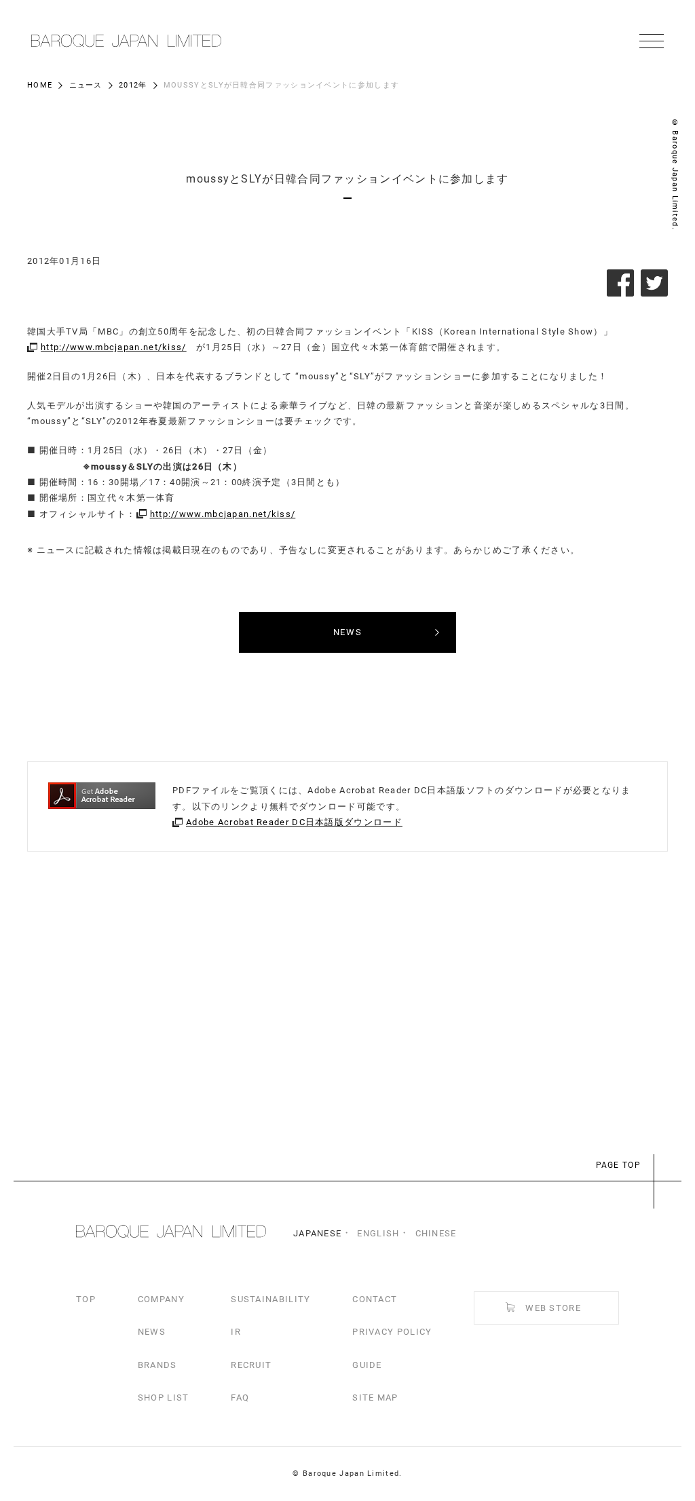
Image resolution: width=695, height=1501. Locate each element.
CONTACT (374, 1299)
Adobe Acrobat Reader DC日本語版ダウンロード (294, 822)
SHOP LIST (163, 1397)
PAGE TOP (618, 1165)
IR (236, 1332)
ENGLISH (378, 1233)
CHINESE (436, 1233)
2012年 (133, 85)
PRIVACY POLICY (392, 1332)
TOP (86, 1299)
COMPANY (161, 1299)
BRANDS (157, 1365)
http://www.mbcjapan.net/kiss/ (114, 347)
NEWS (152, 1332)
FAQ (240, 1397)
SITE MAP (375, 1397)
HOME (39, 85)
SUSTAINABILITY (270, 1299)
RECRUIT (251, 1365)
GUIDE (367, 1365)
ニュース (85, 85)
